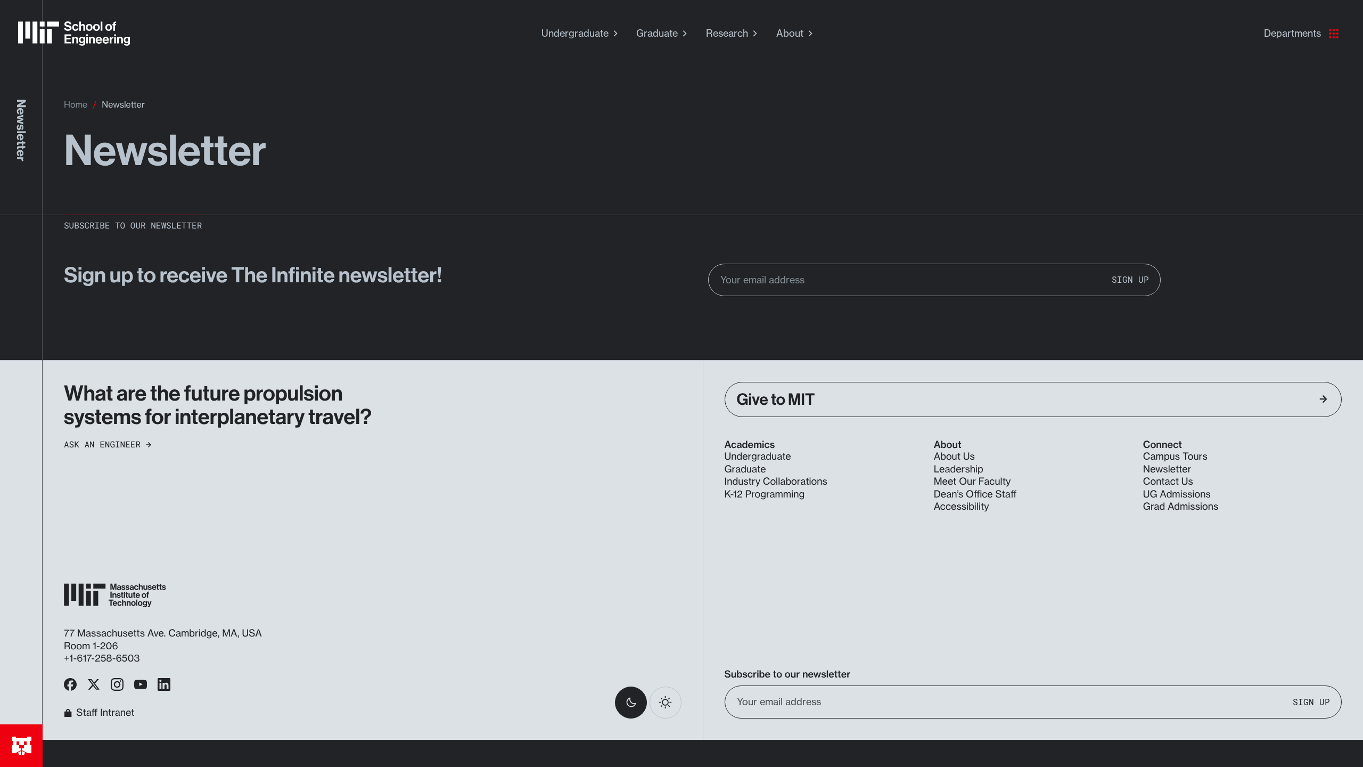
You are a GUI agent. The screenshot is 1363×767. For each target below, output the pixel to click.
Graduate (657, 33)
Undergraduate (575, 33)
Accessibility (961, 506)
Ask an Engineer (102, 444)
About (789, 33)
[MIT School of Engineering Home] (74, 33)
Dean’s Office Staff (975, 494)
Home (75, 104)
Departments (1292, 33)
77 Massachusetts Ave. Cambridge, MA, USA (164, 633)
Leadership (958, 469)
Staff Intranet (105, 713)
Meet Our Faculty (972, 481)
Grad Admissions (1181, 506)
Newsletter (1167, 469)
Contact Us (1168, 481)
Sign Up (1130, 279)
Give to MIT (776, 399)
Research (727, 33)
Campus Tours (1175, 456)
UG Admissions (1177, 494)
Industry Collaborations (776, 481)
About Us (954, 456)
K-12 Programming (765, 494)
